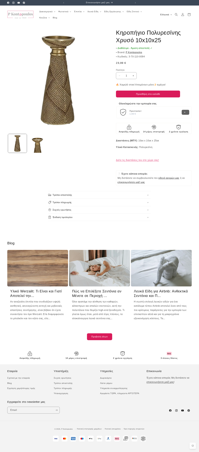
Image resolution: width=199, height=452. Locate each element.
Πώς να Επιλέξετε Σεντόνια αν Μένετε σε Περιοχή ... (96, 293)
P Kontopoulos (134, 52)
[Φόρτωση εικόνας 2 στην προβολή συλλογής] (37, 143)
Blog (9, 383)
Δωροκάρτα (105, 378)
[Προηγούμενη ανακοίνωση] (63, 3)
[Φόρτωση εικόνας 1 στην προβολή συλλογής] (17, 143)
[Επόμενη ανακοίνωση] (135, 3)
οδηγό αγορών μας (168, 178)
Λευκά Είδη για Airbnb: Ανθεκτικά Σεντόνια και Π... (161, 293)
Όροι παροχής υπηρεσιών (134, 429)
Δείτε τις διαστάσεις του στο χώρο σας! (137, 160)
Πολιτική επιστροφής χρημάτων (89, 429)
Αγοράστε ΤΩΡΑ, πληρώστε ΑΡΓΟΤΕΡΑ (119, 393)
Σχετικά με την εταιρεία (18, 378)
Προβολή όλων (99, 336)
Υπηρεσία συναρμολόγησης (114, 388)
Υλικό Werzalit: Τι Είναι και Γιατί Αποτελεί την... (36, 293)
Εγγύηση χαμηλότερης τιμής (21, 388)
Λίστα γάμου (106, 383)
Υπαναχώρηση (61, 393)
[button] (47, 11)
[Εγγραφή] (56, 410)
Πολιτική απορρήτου (113, 429)
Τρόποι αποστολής (63, 383)
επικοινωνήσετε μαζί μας (131, 182)
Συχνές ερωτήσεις (63, 378)
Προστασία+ (136, 111)
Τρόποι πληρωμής (63, 388)
